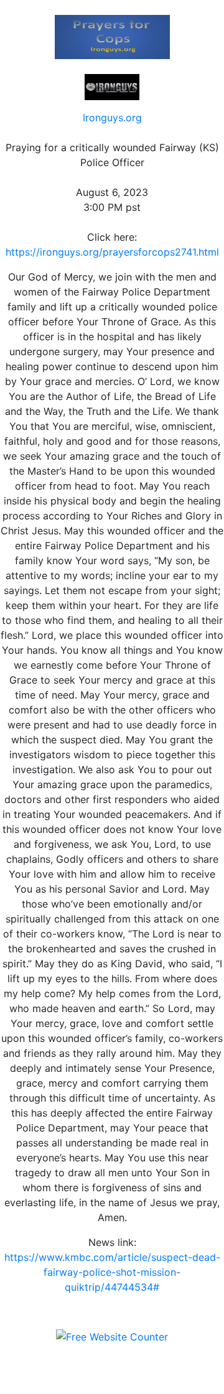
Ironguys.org (112, 117)
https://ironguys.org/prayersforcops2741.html (112, 252)
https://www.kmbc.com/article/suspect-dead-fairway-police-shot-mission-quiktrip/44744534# (112, 1272)
